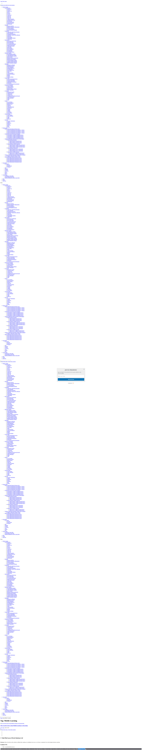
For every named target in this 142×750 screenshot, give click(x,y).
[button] (71, 370)
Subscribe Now (71, 379)
